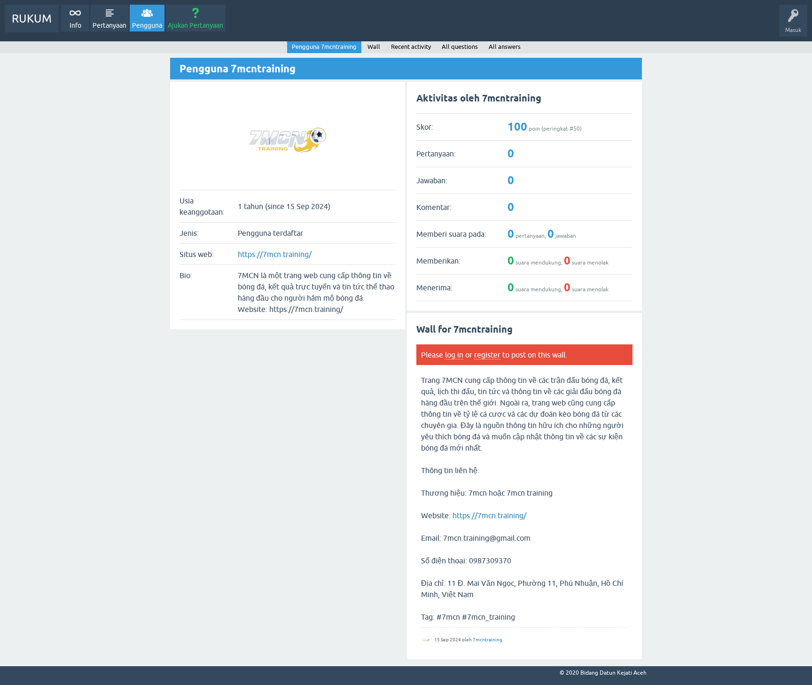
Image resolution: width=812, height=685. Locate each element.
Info (75, 25)
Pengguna (147, 25)
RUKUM (32, 18)
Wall (373, 46)
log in (454, 354)
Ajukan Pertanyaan (195, 25)
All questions (460, 46)
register (487, 354)
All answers (505, 46)
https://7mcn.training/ (275, 254)
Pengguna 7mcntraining (324, 46)
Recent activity (411, 46)
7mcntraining (487, 639)
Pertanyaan (109, 25)
